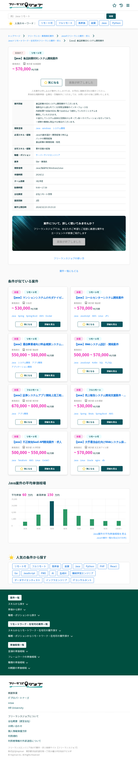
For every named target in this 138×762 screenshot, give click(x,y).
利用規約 (13, 736)
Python (116, 23)
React (113, 566)
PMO (43, 573)
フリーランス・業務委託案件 (41, 35)
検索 (111, 16)
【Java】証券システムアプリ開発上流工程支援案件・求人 (38, 395)
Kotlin (94, 362)
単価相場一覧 (17, 644)
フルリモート (65, 23)
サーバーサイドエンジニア (48, 154)
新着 (16, 292)
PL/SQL (108, 362)
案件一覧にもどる (69, 271)
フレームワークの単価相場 (22, 656)
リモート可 (47, 23)
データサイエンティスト (27, 580)
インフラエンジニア (56, 580)
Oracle (90, 460)
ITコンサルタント (82, 580)
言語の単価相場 (16, 651)
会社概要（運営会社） (20, 721)
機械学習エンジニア (82, 573)
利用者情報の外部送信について (24, 740)
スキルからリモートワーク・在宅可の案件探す (33, 630)
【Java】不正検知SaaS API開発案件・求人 (37, 442)
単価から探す (15, 609)
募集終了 (19, 52)
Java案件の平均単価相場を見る (109, 533)
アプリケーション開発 (22, 366)
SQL (101, 362)
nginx (97, 460)
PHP (102, 566)
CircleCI (45, 460)
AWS (41, 315)
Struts (91, 413)
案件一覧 (15, 597)
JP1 (107, 315)
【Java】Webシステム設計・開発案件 (97, 344)
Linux (100, 315)
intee (11, 703)
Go (16, 573)
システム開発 (59, 128)
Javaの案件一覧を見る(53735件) (111, 537)
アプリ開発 (37, 362)
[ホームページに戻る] (25, 5)
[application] (69, 515)
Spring (21, 315)
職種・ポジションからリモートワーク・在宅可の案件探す (38, 635)
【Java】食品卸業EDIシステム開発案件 (86, 40)
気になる (53, 82)
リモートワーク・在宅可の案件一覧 (29, 624)
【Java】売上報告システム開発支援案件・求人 (100, 395)
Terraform (22, 460)
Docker (49, 315)
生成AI (63, 573)
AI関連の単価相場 (17, 668)
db (103, 460)
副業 (93, 23)
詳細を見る (50, 324)
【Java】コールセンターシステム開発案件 (99, 297)
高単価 (81, 23)
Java (104, 23)
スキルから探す (16, 603)
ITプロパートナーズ (18, 697)
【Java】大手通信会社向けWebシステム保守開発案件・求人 (100, 442)
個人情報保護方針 (17, 731)
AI (53, 573)
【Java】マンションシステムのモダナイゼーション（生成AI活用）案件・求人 (38, 298)
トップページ (14, 35)
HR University (15, 707)
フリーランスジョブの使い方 (69, 258)
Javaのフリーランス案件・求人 (75, 35)
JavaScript (85, 315)
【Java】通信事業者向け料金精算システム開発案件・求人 (38, 344)
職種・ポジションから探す (22, 615)
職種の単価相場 (16, 662)
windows (46, 128)
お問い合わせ (15, 726)
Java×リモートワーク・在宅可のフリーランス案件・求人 (34, 40)
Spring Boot (31, 315)
